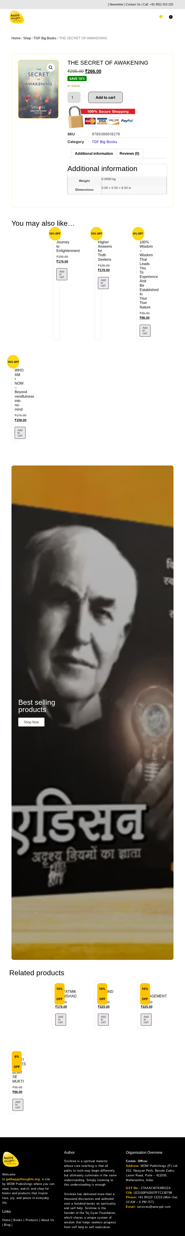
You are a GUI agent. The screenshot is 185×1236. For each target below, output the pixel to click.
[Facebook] (22, 4)
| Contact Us (132, 4)
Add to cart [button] (61, 274)
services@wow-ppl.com (154, 1206)
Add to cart (105, 97)
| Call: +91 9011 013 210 (157, 4)
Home (16, 38)
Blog (7, 1225)
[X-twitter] (39, 4)
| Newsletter (115, 4)
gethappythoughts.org (23, 1179)
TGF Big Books (45, 38)
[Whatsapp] (11, 4)
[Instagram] (16, 4)
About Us (47, 1220)
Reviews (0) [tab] (129, 153)
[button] (161, 16)
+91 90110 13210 (150, 1197)
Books (17, 1220)
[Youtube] (28, 4)
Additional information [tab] (94, 153)
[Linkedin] (33, 4)
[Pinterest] (44, 4)
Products (31, 1220)
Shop (27, 38)
